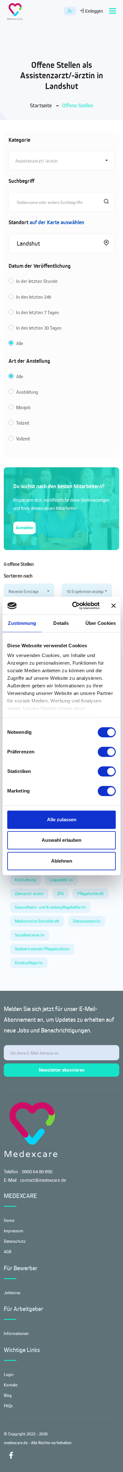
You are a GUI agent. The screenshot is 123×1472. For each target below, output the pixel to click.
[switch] (107, 752)
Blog (8, 1395)
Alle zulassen (61, 819)
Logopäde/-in (61, 879)
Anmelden (24, 527)
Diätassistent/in (86, 921)
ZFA (60, 893)
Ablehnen (61, 861)
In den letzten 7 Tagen (37, 312)
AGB (7, 1251)
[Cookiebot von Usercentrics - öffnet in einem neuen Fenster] (75, 605)
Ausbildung (27, 392)
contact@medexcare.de (43, 1180)
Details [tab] (61, 623)
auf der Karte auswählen (57, 222)
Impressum (13, 1230)
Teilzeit (23, 423)
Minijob (23, 407)
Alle (19, 343)
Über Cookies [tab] (100, 623)
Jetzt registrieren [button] (70, 11)
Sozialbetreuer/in (29, 934)
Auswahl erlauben (61, 840)
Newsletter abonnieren (62, 1070)
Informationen (16, 1333)
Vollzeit (23, 439)
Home (9, 1220)
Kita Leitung (25, 879)
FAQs (8, 1405)
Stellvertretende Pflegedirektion (42, 948)
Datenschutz (15, 1241)
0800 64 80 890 (37, 1172)
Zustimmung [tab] (22, 623)
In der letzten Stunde (36, 281)
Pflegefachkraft (90, 893)
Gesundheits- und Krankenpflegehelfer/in (50, 907)
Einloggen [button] (93, 11)
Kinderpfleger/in (29, 962)
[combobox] (61, 160)
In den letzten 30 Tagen (39, 328)
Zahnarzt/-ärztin (29, 893)
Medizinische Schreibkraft (37, 921)
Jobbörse (12, 1292)
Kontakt (11, 1384)
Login (9, 1374)
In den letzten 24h (33, 297)
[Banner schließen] (113, 605)
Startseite (41, 105)
